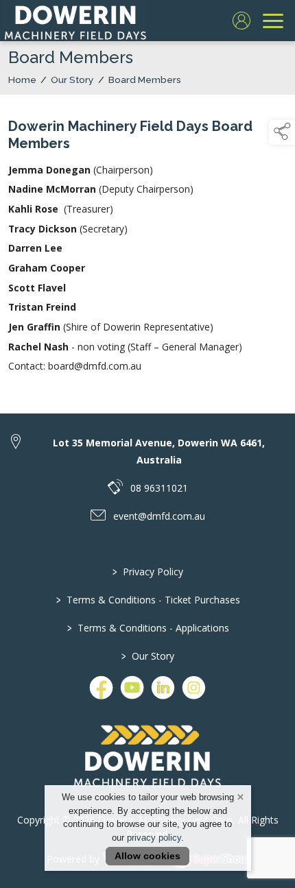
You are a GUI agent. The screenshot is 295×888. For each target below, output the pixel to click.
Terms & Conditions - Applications (147, 628)
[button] (282, 132)
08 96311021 (159, 487)
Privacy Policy (148, 571)
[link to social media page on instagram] (194, 687)
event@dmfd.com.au (159, 516)
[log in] (241, 21)
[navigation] (273, 20)
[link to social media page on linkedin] (163, 687)
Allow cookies (147, 855)
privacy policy (154, 837)
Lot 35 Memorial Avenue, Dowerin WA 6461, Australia (159, 451)
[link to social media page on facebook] (101, 687)
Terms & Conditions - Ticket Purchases (147, 600)
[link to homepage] (75, 20)
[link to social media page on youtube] (132, 687)
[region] (147, 246)
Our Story (72, 79)
